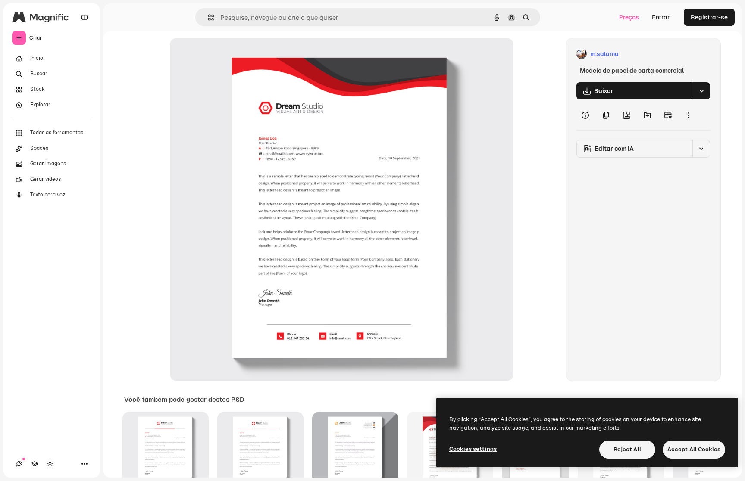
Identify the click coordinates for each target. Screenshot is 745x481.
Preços (629, 17)
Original (225, 54)
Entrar (661, 17)
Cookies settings (473, 449)
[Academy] (34, 464)
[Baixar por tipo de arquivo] (701, 90)
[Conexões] (19, 464)
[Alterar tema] (50, 464)
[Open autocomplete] (207, 17)
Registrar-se (709, 17)
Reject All (627, 449)
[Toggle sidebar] (84, 17)
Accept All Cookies (693, 449)
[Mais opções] (688, 115)
